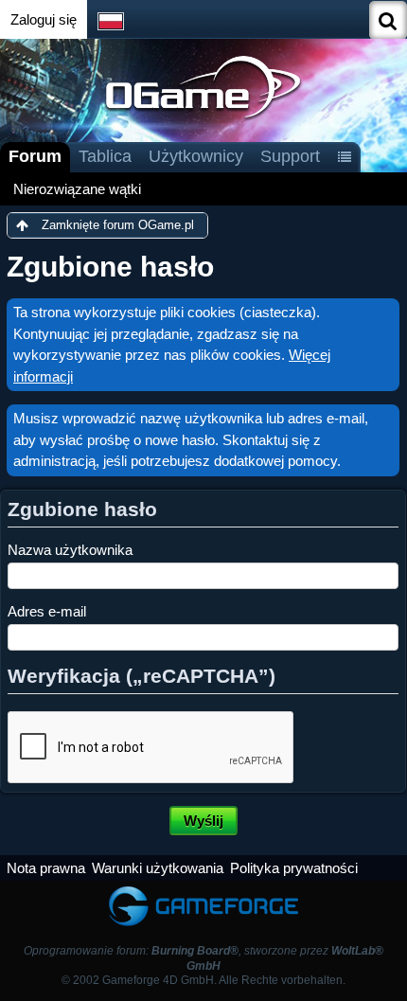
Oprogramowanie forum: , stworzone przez (203, 958)
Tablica (105, 156)
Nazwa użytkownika (70, 550)
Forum (35, 156)
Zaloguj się (43, 19)
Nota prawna (46, 868)
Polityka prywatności (294, 868)
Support (290, 156)
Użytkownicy (196, 156)
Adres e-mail (47, 611)
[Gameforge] (203, 890)
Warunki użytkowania (157, 868)
